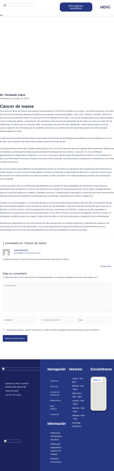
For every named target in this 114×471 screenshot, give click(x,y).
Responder (106, 266)
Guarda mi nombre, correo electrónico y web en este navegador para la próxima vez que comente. (52, 329)
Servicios (54, 386)
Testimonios (55, 400)
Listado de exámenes (54, 393)
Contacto (54, 414)
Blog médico (53, 407)
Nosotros (54, 381)
